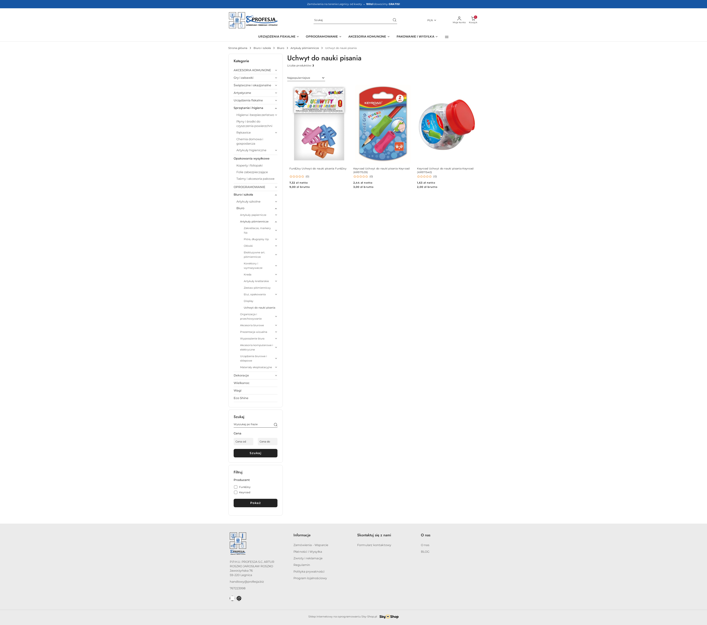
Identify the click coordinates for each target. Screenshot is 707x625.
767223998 (237, 588)
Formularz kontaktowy (374, 545)
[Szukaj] (275, 425)
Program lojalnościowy (310, 578)
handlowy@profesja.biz (247, 581)
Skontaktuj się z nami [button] (374, 535)
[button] (446, 37)
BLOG (425, 551)
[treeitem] (255, 70)
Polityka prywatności (308, 571)
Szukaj (255, 453)
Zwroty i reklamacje (308, 558)
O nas (425, 545)
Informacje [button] (302, 535)
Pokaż (255, 503)
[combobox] (306, 78)
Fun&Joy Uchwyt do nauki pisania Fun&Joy (318, 168)
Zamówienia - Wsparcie (310, 545)
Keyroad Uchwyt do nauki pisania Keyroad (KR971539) (381, 170)
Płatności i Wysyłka (307, 551)
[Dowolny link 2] (239, 598)
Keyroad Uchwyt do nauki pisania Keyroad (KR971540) (445, 170)
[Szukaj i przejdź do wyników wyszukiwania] (394, 20)
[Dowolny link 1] (232, 598)
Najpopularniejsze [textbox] (298, 77)
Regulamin (301, 565)
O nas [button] (425, 535)
